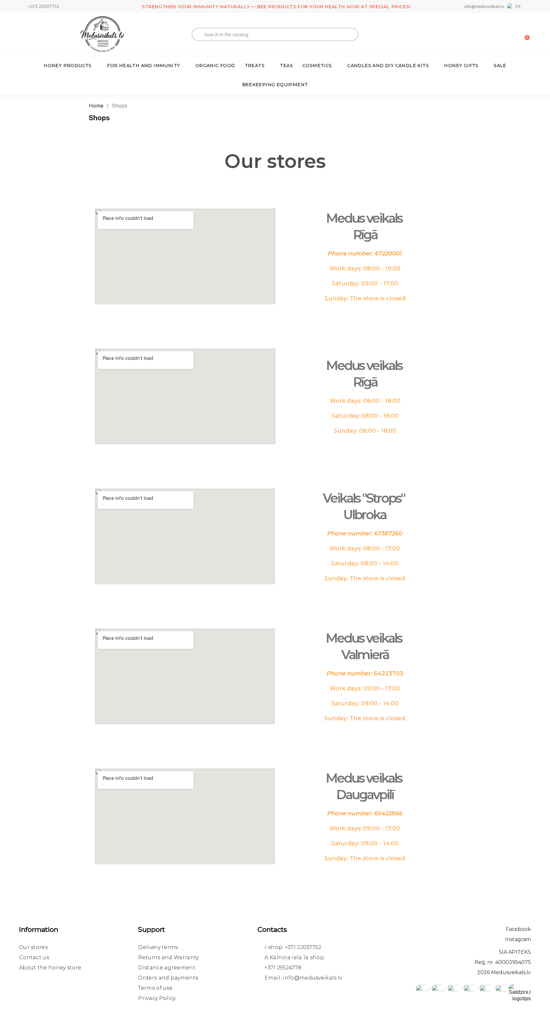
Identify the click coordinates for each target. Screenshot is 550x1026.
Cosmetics (317, 65)
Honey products (68, 65)
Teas (286, 65)
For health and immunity (143, 65)
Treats (254, 65)
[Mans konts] (502, 35)
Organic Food (215, 65)
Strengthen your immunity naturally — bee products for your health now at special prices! (276, 7)
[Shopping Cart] (524, 34)
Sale (500, 65)
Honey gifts (461, 65)
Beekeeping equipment (275, 84)
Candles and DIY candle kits (388, 65)
